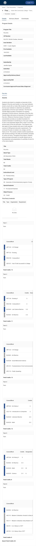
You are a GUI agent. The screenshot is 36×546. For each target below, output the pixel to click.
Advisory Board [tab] (14, 18)
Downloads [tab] (25, 18)
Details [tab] (4, 18)
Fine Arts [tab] (4, 93)
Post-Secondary (11, 7)
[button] (2, 10)
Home (3, 7)
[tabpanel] (18, 319)
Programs (20, 7)
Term (4, 226)
